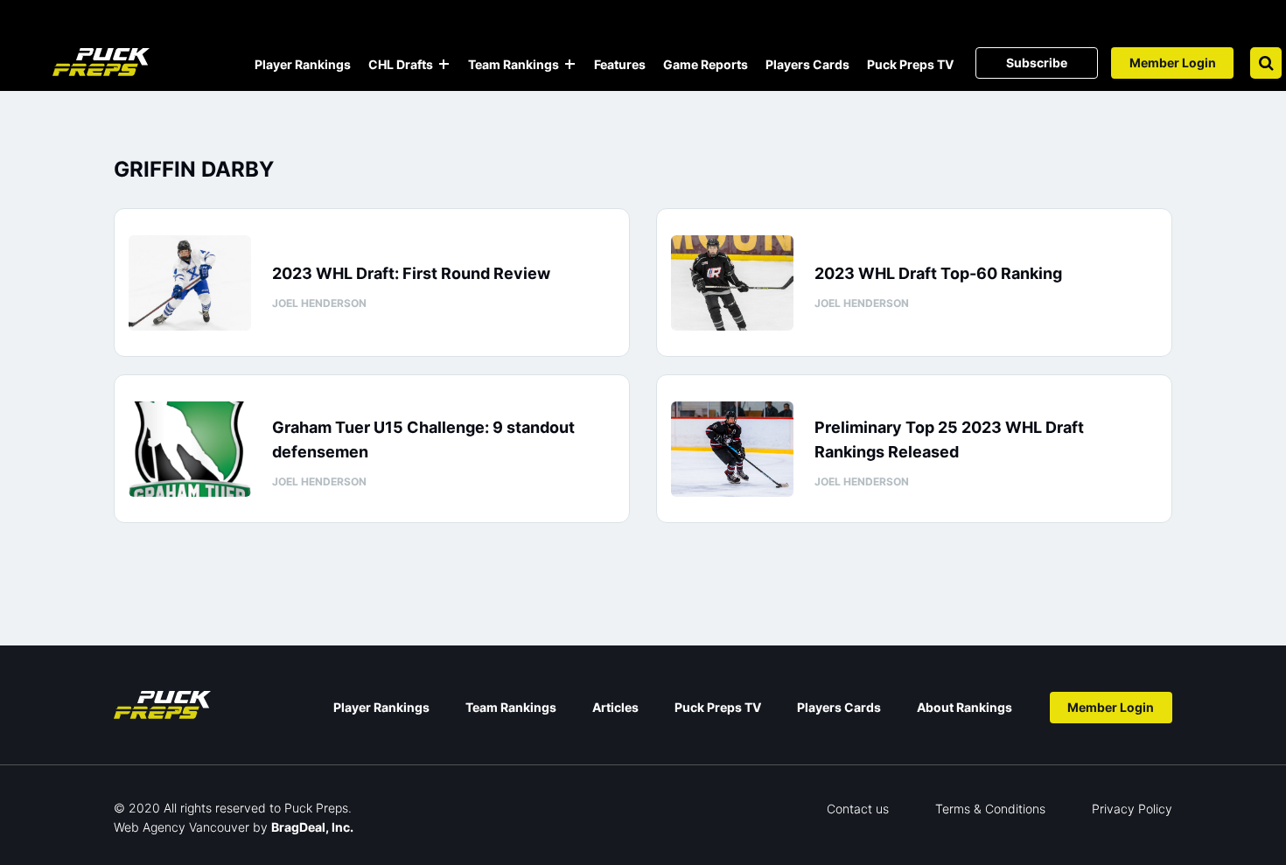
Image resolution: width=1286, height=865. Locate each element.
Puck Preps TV (910, 64)
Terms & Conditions (990, 808)
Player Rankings (303, 64)
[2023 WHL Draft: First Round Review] (190, 283)
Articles (615, 707)
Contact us (858, 808)
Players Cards (807, 64)
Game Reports (705, 64)
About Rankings (964, 707)
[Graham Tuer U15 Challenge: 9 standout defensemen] (190, 449)
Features (620, 64)
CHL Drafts (400, 64)
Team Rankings (513, 64)
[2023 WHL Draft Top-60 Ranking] (732, 283)
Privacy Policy (1132, 808)
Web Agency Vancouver (181, 827)
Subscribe (1036, 62)
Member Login (1172, 62)
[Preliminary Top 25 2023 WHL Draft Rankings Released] (732, 449)
